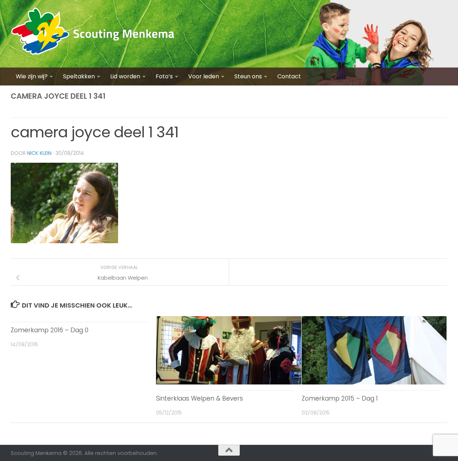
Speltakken (79, 76)
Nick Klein (39, 153)
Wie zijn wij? (32, 76)
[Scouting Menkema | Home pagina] (93, 33)
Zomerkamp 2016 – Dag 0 (49, 330)
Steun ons (248, 76)
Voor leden (203, 76)
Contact (289, 76)
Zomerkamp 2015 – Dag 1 (340, 398)
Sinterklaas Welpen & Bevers (199, 398)
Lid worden (125, 76)
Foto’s (164, 76)
